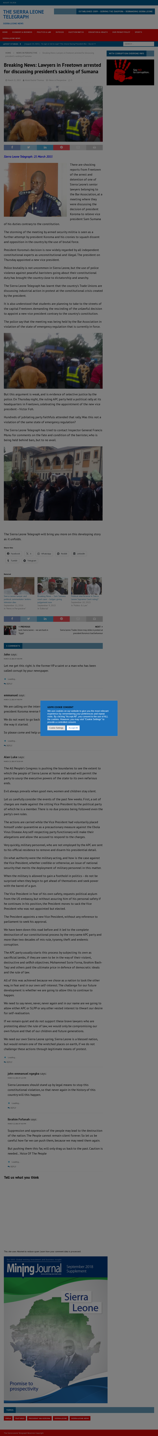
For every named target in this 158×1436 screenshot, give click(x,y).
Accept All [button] (73, 728)
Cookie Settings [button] (56, 728)
